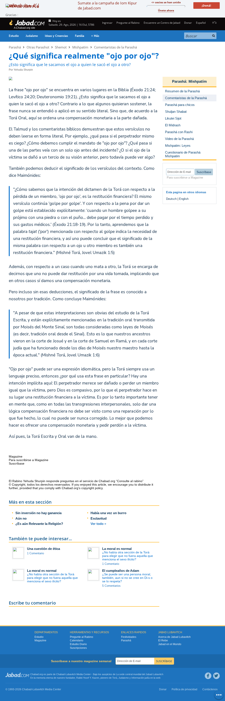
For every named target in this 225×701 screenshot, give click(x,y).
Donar (188, 23)
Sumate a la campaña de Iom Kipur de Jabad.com (107, 5)
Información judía (140, 677)
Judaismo (123, 677)
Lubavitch (70, 674)
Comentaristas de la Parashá (115, 47)
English (184, 198)
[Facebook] (208, 675)
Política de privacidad (184, 689)
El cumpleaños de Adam (120, 570)
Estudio (14, 36)
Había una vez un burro (108, 513)
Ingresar (107, 23)
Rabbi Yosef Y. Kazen (87, 677)
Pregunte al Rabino (128, 23)
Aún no (21, 518)
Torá (114, 677)
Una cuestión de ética (43, 549)
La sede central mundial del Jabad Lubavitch (139, 674)
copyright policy (92, 488)
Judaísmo (32, 36)
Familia (79, 36)
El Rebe (163, 640)
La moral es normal (117, 549)
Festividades (128, 636)
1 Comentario (35, 553)
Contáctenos (210, 689)
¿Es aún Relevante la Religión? (39, 524)
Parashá (15, 47)
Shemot (61, 47)
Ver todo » (98, 524)
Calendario (76, 640)
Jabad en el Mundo (169, 644)
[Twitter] (216, 675)
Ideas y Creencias (56, 36)
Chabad (60, 674)
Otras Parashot (38, 47)
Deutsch (171, 198)
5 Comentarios (111, 585)
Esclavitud (99, 518)
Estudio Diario (78, 644)
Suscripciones (78, 647)
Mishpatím (80, 47)
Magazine (40, 640)
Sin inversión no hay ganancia (38, 513)
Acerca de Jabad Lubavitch (174, 636)
